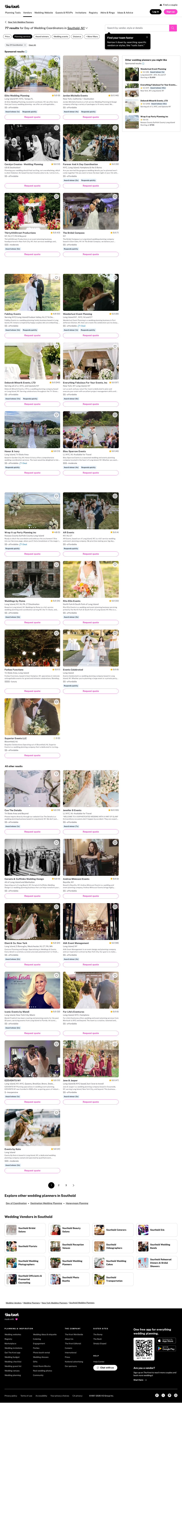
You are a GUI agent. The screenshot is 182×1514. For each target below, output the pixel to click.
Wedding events (61, 36)
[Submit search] (173, 28)
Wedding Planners (31, 1303)
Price (7, 36)
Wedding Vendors (13, 1303)
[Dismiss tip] (147, 37)
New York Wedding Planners (21, 22)
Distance (77, 36)
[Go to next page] (73, 1185)
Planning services (23, 36)
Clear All (32, 45)
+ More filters (92, 36)
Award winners (42, 36)
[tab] (29, 90)
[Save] (56, 59)
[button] (26, 52)
